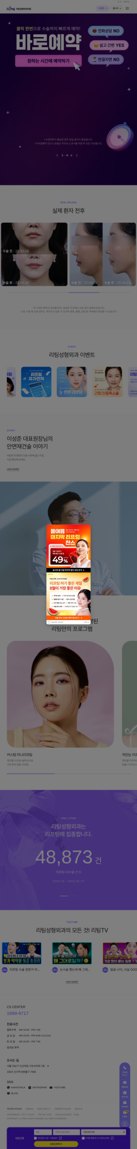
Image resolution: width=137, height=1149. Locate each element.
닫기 (85, 622)
